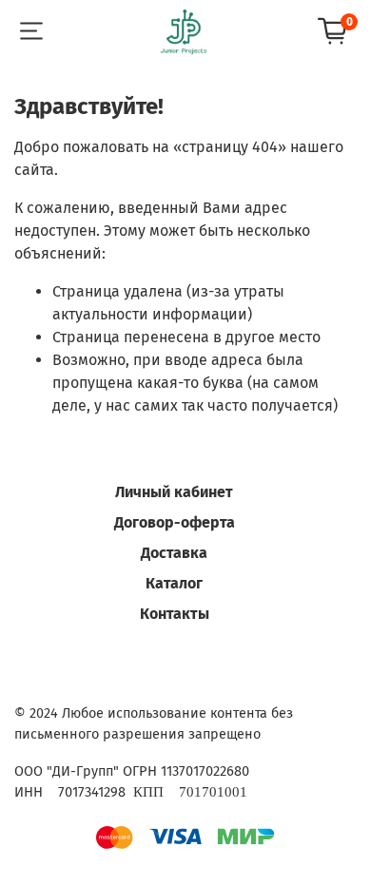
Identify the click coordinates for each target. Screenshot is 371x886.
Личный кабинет (174, 492)
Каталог (174, 583)
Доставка (174, 553)
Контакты (174, 614)
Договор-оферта (174, 522)
